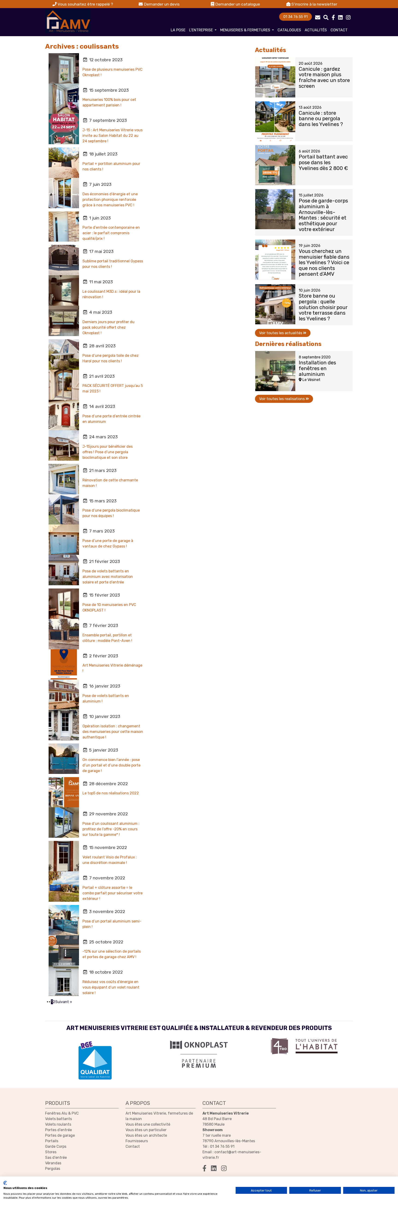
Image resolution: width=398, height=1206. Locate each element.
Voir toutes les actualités (281, 333)
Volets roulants (58, 1124)
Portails (51, 1141)
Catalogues (289, 30)
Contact (339, 30)
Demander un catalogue (237, 4)
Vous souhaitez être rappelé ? (85, 4)
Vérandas (53, 1163)
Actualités (316, 30)
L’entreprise (201, 30)
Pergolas (52, 1168)
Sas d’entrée (56, 1157)
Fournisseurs (137, 1141)
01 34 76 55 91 (295, 17)
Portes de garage (60, 1135)
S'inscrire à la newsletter (313, 4)
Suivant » (63, 1002)
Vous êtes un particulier (146, 1130)
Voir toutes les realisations (282, 399)
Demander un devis (161, 4)
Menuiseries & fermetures (245, 30)
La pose (178, 30)
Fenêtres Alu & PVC (62, 1113)
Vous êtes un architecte (146, 1135)
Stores (50, 1152)
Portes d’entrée (58, 1130)
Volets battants (58, 1119)
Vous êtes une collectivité (148, 1124)
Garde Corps (55, 1146)
